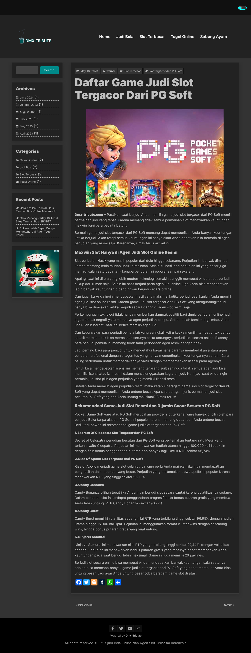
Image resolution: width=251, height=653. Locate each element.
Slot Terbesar (152, 36)
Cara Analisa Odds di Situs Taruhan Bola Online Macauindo (36, 209)
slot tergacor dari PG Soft (165, 71)
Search (49, 70)
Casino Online (28, 160)
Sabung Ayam (213, 36)
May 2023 (26, 126)
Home (104, 36)
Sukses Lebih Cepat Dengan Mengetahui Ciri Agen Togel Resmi (36, 232)
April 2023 (26, 133)
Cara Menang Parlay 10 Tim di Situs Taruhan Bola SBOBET (37, 219)
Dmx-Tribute (134, 635)
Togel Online (182, 36)
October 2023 (29, 104)
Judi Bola (125, 36)
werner (110, 71)
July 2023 (26, 119)
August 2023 (28, 112)
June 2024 (27, 97)
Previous (85, 605)
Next (228, 605)
